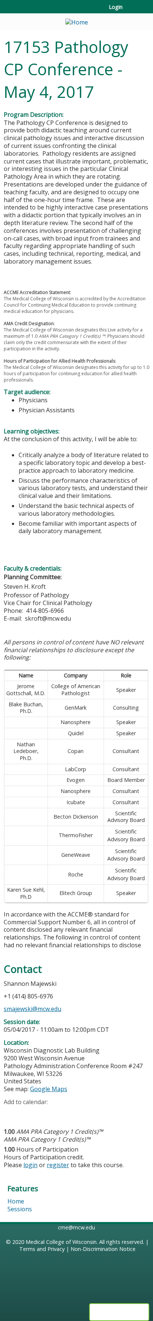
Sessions (19, 1209)
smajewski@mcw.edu (32, 1009)
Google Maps (48, 1089)
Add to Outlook (62, 1113)
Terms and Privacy (42, 1248)
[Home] (76, 19)
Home (15, 1201)
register (58, 1165)
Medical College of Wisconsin (61, 1241)
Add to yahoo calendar (28, 1113)
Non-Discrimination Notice (103, 1248)
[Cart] (131, 11)
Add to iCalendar (44, 1113)
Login (116, 7)
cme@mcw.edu (76, 1227)
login (30, 1165)
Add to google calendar (11, 1113)
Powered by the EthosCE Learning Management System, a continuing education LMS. (119, 1312)
